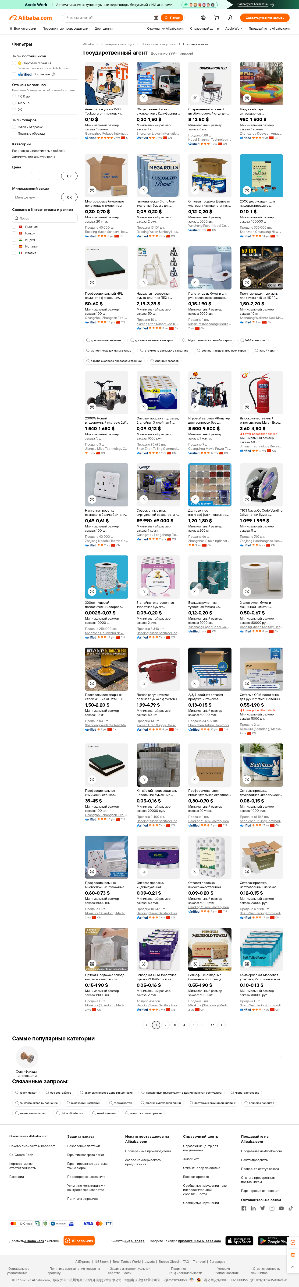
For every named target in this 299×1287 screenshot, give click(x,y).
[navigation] (45, 535)
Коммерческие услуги (118, 44)
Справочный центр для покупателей (200, 1148)
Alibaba (88, 44)
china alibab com (72, 1113)
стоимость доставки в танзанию (166, 350)
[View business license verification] (191, 1280)
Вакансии (16, 1177)
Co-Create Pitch (21, 1155)
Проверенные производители (148, 1151)
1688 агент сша (255, 340)
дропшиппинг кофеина (106, 340)
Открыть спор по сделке (201, 1168)
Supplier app (135, 1241)
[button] (156, 18)
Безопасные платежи (83, 1146)
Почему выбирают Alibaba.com (32, 1146)
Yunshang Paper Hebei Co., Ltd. (209, 225)
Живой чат (191, 1159)
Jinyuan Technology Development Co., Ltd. (261, 446)
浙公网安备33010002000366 (226, 1280)
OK (69, 176)
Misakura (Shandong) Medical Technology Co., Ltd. (209, 324)
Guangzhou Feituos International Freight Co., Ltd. (106, 133)
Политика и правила (82, 1198)
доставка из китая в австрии (154, 340)
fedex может (28, 1092)
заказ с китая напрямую (146, 1113)
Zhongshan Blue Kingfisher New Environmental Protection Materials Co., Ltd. (209, 541)
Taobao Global (169, 1261)
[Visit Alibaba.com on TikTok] (290, 1208)
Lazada (150, 1261)
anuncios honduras (261, 1103)
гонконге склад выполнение (39, 1103)
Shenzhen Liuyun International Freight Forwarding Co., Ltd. (158, 133)
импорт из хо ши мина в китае (111, 350)
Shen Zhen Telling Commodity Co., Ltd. (158, 448)
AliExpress (82, 1261)
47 (212, 1025)
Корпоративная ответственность (22, 1166)
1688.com (101, 1261)
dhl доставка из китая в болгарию (209, 340)
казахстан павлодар (33, 1113)
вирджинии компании (85, 1103)
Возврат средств (196, 1177)
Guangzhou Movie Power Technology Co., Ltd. (209, 448)
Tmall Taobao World (127, 1261)
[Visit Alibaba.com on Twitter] (262, 1208)
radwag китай (123, 1103)
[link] (293, 1243)
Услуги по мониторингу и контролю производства (86, 1188)
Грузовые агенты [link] (196, 44)
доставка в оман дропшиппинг (214, 1103)
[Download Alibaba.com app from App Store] (239, 1240)
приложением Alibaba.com (199, 1241)
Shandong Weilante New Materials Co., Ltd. (261, 318)
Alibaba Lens (34, 1241)
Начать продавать (254, 1160)
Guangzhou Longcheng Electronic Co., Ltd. (158, 535)
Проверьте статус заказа (260, 1169)
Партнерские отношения (260, 1191)
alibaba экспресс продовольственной (116, 361)
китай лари (267, 350)
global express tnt (247, 1092)
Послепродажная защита (86, 1177)
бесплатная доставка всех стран (224, 350)
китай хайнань (106, 1113)
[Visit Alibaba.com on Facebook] (244, 1208)
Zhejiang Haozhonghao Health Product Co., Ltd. (261, 541)
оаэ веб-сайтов (60, 1092)
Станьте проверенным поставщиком (258, 1180)
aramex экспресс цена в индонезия (108, 1092)
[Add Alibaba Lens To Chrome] (79, 1240)
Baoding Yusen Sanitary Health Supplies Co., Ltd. (106, 232)
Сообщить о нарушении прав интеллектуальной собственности (205, 1190)
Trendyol (199, 1261)
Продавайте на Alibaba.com (261, 1151)
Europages (217, 1261)
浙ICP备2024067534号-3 (268, 1280)
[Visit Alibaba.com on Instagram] (272, 1208)
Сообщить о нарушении (201, 1203)
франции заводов (166, 361)
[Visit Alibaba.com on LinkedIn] (253, 1208)
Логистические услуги (159, 44)
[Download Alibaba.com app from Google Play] (274, 1240)
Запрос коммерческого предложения (143, 1162)
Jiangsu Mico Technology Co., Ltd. (106, 448)
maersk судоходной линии (163, 1103)
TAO (186, 1261)
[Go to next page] (221, 1025)
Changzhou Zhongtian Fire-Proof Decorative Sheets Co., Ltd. (106, 318)
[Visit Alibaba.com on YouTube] (281, 1208)
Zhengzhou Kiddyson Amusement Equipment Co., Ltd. (261, 133)
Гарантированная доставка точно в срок (87, 1166)
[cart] (217, 18)
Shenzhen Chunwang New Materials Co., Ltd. (261, 232)
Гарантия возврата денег (85, 1155)
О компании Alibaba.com (28, 1136)
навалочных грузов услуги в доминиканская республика (184, 1092)
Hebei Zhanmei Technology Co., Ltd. (209, 139)
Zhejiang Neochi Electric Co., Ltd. (106, 541)
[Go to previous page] (146, 1025)
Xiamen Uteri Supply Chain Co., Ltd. (158, 324)
